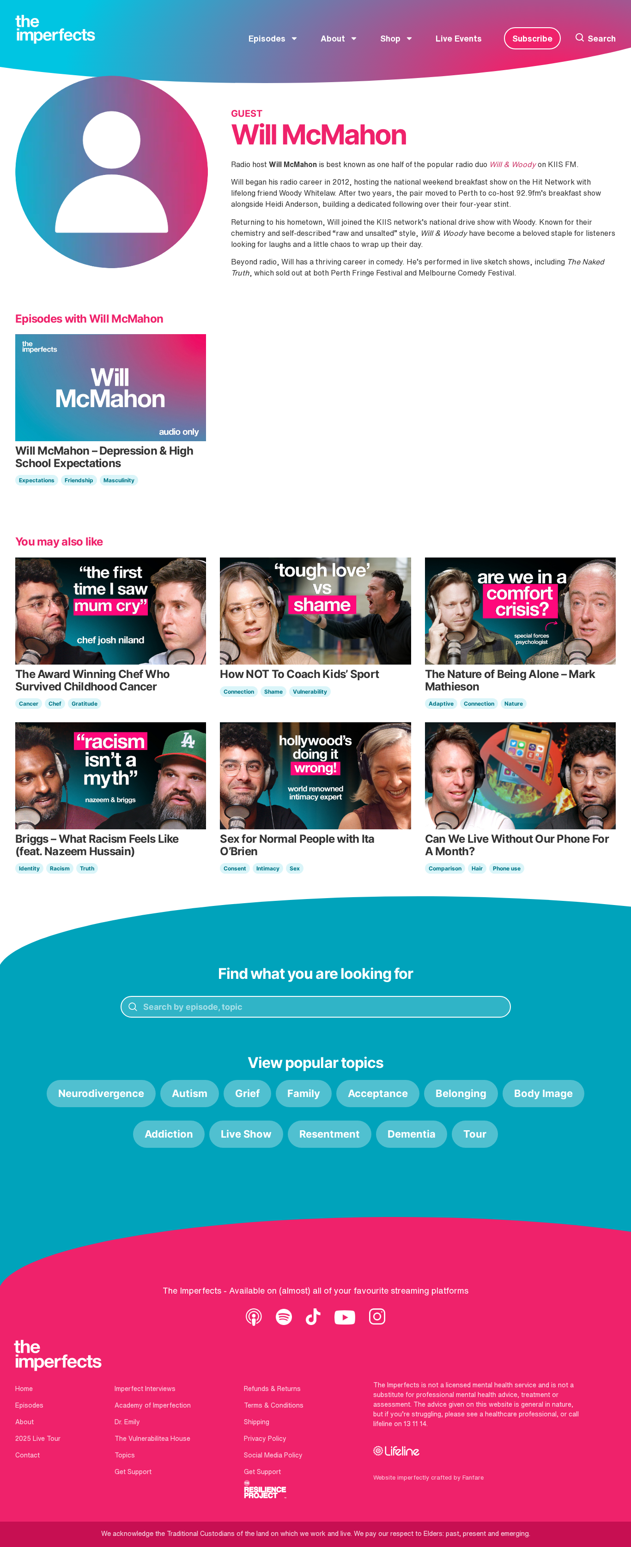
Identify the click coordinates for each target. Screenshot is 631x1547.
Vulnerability (310, 691)
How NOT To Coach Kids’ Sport (299, 674)
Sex (295, 868)
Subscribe (532, 38)
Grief (247, 1093)
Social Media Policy (273, 1455)
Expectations (37, 480)
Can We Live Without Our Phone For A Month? (517, 844)
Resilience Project (265, 1489)
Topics (125, 1455)
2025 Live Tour (38, 1438)
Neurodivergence (101, 1093)
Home (24, 1388)
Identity (29, 868)
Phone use (507, 868)
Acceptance (378, 1093)
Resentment (329, 1134)
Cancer (28, 703)
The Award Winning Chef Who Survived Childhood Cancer (92, 680)
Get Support (133, 1472)
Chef (55, 703)
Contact (27, 1455)
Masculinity (118, 480)
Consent (235, 868)
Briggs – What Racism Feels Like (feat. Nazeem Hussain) (97, 844)
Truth (87, 868)
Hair (477, 868)
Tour (474, 1134)
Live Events (459, 38)
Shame (273, 691)
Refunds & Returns (272, 1388)
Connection (239, 691)
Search (602, 38)
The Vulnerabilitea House (152, 1438)
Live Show (246, 1134)
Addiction (169, 1134)
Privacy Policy (265, 1438)
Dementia (412, 1134)
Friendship (79, 480)
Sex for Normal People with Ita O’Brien (297, 844)
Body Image (543, 1093)
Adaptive (441, 703)
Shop (390, 38)
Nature (513, 703)
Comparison (445, 868)
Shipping (256, 1422)
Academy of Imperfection (153, 1405)
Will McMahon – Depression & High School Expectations (104, 456)
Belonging (461, 1093)
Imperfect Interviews (145, 1388)
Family (303, 1093)
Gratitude (84, 703)
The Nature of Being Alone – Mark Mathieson (510, 680)
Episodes (267, 38)
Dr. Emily (127, 1422)
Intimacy (267, 868)
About (333, 38)
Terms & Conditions (273, 1405)
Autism (189, 1093)
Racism (60, 868)
